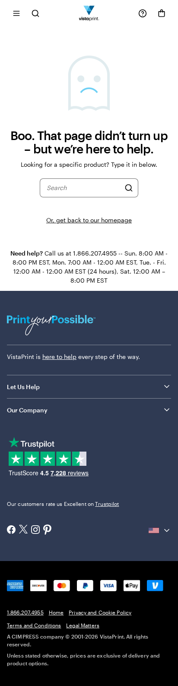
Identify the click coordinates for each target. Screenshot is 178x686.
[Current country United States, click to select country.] (160, 530)
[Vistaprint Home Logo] (89, 13)
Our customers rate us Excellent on (63, 504)
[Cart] (161, 13)
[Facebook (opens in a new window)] (11, 530)
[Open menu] (16, 13)
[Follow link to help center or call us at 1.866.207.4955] (142, 13)
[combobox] (83, 188)
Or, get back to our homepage (89, 220)
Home (56, 612)
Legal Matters (82, 625)
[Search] (129, 188)
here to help (59, 356)
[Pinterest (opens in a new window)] (47, 530)
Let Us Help (23, 386)
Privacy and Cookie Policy (100, 612)
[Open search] (35, 13)
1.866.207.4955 (25, 612)
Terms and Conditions (34, 625)
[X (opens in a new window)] (23, 530)
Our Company (27, 410)
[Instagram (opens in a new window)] (35, 530)
